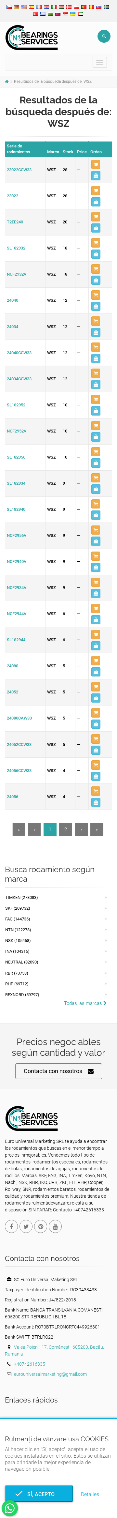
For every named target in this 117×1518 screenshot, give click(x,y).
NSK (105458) (18, 940)
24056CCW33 (19, 770)
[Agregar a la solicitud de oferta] (95, 164)
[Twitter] (26, 1226)
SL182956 (16, 457)
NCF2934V (16, 587)
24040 (12, 300)
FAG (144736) (17, 919)
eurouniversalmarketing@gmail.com (50, 1374)
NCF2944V (16, 613)
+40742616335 (29, 1364)
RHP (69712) (17, 983)
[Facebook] (11, 1226)
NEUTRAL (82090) (21, 962)
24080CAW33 (19, 718)
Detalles (90, 1494)
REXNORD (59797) (22, 994)
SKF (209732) (17, 908)
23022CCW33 (19, 169)
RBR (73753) (16, 973)
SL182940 (16, 509)
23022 (12, 195)
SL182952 (16, 404)
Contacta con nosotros (53, 1071)
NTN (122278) (18, 929)
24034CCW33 (19, 378)
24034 (12, 326)
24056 (12, 796)
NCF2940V (16, 561)
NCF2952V (16, 431)
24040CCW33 (19, 352)
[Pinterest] (40, 1226)
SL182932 (16, 248)
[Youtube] (55, 1226)
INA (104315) (17, 951)
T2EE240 (15, 222)
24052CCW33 (19, 744)
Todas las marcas (83, 1003)
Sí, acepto (39, 1494)
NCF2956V (16, 535)
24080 (12, 665)
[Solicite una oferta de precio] (95, 175)
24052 (12, 692)
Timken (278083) (21, 897)
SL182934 (16, 483)
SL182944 (16, 639)
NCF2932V (16, 274)
